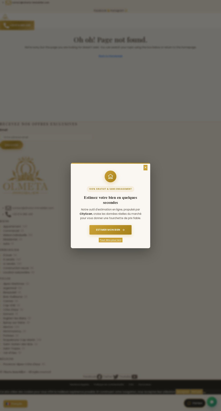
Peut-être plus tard (110, 240)
